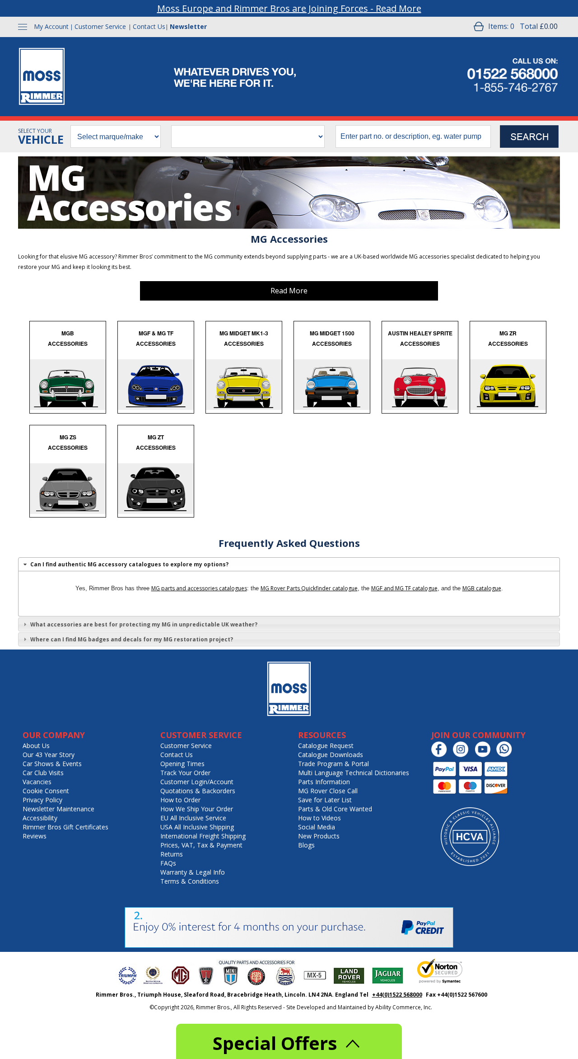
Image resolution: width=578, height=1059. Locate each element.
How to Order (180, 799)
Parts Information (324, 781)
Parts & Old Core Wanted (335, 809)
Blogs (306, 845)
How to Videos (319, 818)
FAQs (168, 863)
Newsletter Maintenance (58, 809)
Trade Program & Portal (333, 763)
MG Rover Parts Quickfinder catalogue (309, 588)
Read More (289, 291)
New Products (319, 836)
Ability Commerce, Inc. (403, 1007)
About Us (36, 745)
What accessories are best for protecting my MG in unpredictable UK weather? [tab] (143, 624)
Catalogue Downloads (330, 754)
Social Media (316, 827)
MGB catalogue (481, 588)
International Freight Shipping (203, 836)
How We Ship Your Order (196, 809)
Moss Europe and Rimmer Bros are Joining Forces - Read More (289, 8)
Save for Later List (325, 799)
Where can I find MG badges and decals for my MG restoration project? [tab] (131, 639)
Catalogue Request (326, 745)
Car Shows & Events (52, 763)
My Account (51, 26)
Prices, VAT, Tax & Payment (201, 845)
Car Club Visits (43, 772)
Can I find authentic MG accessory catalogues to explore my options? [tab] (129, 564)
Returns (171, 854)
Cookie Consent (46, 790)
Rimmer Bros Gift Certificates (65, 827)
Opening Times (182, 763)
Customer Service (100, 26)
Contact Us (149, 26)
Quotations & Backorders (197, 790)
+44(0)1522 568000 (397, 994)
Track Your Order (185, 772)
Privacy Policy (42, 799)
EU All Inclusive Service (193, 818)
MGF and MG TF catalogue (404, 588)
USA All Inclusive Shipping (197, 827)
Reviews (35, 836)
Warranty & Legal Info (192, 872)
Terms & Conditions (189, 881)
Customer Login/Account (196, 781)
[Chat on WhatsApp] (506, 755)
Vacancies (37, 781)
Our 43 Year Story (49, 754)
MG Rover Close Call (328, 790)
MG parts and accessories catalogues (199, 588)
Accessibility (40, 818)
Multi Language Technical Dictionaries (353, 772)
